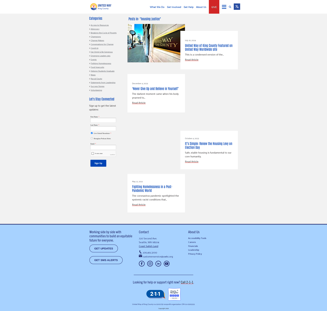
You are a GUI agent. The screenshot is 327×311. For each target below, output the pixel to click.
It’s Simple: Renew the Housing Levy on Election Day (208, 145)
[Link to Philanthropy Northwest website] (155, 294)
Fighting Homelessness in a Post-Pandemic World (152, 188)
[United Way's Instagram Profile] (150, 263)
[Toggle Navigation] (224, 7)
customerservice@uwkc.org (158, 256)
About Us (201, 7)
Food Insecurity (97, 67)
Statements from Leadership (103, 82)
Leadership (193, 250)
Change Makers (97, 40)
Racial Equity (96, 78)
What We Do (157, 7)
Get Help (189, 7)
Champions (96, 36)
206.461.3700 (150, 252)
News (93, 75)
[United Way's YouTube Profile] (167, 263)
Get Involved (174, 7)
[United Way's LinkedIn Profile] (158, 263)
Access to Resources (100, 25)
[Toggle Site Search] (231, 6)
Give (214, 7)
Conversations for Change (102, 44)
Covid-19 (94, 48)
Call (187, 282)
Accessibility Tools (197, 238)
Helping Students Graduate (102, 71)
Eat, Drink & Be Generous (102, 52)
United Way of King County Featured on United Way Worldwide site (208, 47)
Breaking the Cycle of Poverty (104, 32)
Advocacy (95, 29)
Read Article (191, 59)
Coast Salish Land (148, 246)
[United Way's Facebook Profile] (142, 263)
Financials (193, 246)
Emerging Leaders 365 (100, 55)
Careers (192, 242)
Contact (144, 232)
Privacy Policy (195, 254)
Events (94, 59)
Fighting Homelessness (101, 63)
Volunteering (96, 90)
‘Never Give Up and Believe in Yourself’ (155, 88)
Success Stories (97, 86)
